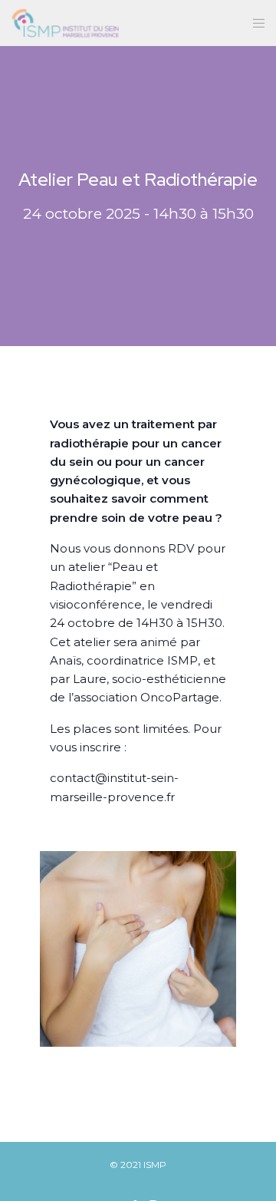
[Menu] (254, 23)
